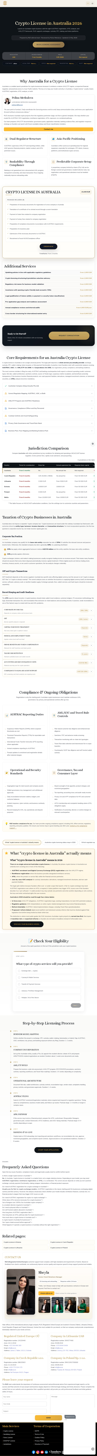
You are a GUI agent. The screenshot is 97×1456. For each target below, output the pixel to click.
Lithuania (7, 481)
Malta (6, 497)
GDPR (37, 1431)
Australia (7, 470)
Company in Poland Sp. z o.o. (68, 1358)
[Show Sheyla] (44, 1305)
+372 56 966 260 (15, 1345)
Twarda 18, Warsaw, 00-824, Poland (69, 1370)
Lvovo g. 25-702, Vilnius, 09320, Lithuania (71, 1350)
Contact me (48, 129)
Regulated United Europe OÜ (21, 1336)
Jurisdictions (7, 1444)
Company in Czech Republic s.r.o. (24, 1358)
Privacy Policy (39, 1441)
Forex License (8, 1438)
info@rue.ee (12, 1348)
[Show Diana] (57, 1305)
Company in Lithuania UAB (67, 1336)
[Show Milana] (70, 1305)
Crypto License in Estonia (12, 1242)
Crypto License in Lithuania (13, 1248)
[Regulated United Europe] (5, 3)
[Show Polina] (83, 1305)
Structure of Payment (42, 1444)
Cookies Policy (39, 1438)
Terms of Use (39, 1434)
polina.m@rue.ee (17, 105)
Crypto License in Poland (59, 1248)
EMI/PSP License (9, 1441)
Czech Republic (9, 476)
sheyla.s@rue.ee (46, 1293)
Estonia (7, 487)
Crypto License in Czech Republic (61, 1242)
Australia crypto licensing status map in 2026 (60, 842)
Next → (75, 1005)
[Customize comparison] (93, 444)
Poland (6, 492)
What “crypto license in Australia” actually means (22, 842)
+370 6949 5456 (62, 1345)
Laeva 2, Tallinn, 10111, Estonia (20, 1350)
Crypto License (8, 1431)
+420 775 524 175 (15, 1367)
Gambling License (9, 1434)
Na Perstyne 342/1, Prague (19, 1372)
